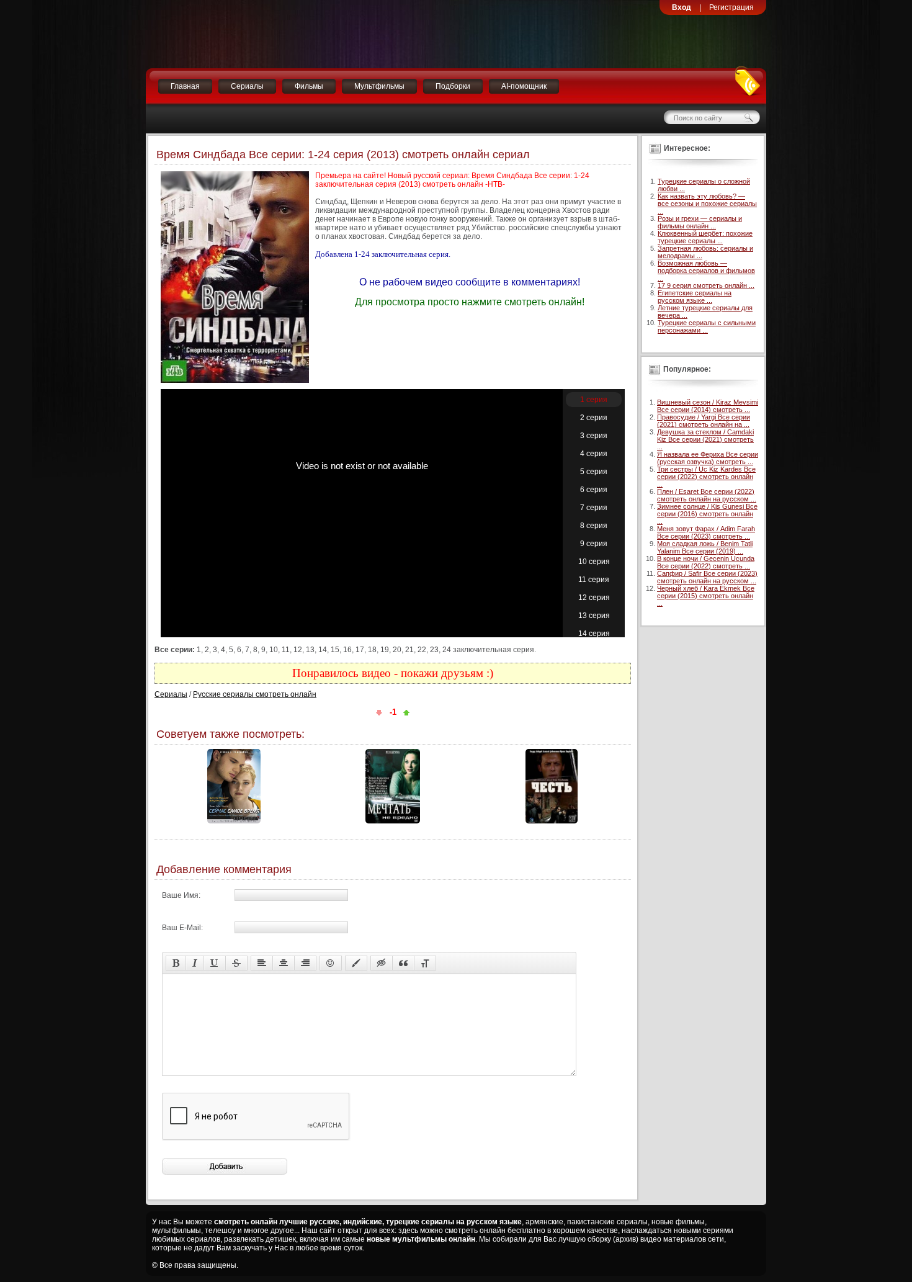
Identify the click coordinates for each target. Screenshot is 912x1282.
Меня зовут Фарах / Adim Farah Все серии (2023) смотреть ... (706, 532)
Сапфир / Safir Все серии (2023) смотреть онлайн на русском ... (707, 577)
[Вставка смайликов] (331, 963)
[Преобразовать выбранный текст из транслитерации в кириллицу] (425, 963)
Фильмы (309, 86)
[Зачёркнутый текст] (236, 963)
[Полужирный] (176, 963)
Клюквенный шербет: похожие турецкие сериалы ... (705, 237)
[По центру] (283, 963)
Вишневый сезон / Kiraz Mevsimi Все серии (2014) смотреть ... (707, 405)
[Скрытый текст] (381, 963)
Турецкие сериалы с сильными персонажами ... (707, 326)
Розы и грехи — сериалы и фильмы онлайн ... (700, 222)
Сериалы (247, 86)
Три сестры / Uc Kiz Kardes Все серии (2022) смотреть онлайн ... (706, 476)
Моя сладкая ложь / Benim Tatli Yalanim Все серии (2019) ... (705, 547)
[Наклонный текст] (195, 963)
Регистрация (731, 7)
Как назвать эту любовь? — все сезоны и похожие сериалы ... (707, 203)
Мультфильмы (379, 86)
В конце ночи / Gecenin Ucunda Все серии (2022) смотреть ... (705, 562)
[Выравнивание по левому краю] (262, 963)
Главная (185, 86)
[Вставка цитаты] (403, 963)
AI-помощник (524, 86)
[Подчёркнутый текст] (214, 963)
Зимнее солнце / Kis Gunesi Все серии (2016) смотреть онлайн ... (707, 514)
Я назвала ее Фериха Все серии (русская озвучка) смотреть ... (707, 457)
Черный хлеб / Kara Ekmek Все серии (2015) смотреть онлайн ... (705, 596)
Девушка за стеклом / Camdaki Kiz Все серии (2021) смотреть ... (705, 439)
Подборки (453, 86)
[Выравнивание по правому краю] (305, 963)
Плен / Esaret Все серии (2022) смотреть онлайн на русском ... (706, 495)
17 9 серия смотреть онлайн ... (706, 285)
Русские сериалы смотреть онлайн (254, 694)
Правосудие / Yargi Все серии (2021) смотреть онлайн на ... (703, 420)
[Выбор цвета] (356, 963)
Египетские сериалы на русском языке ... (694, 296)
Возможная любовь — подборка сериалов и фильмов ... (706, 270)
